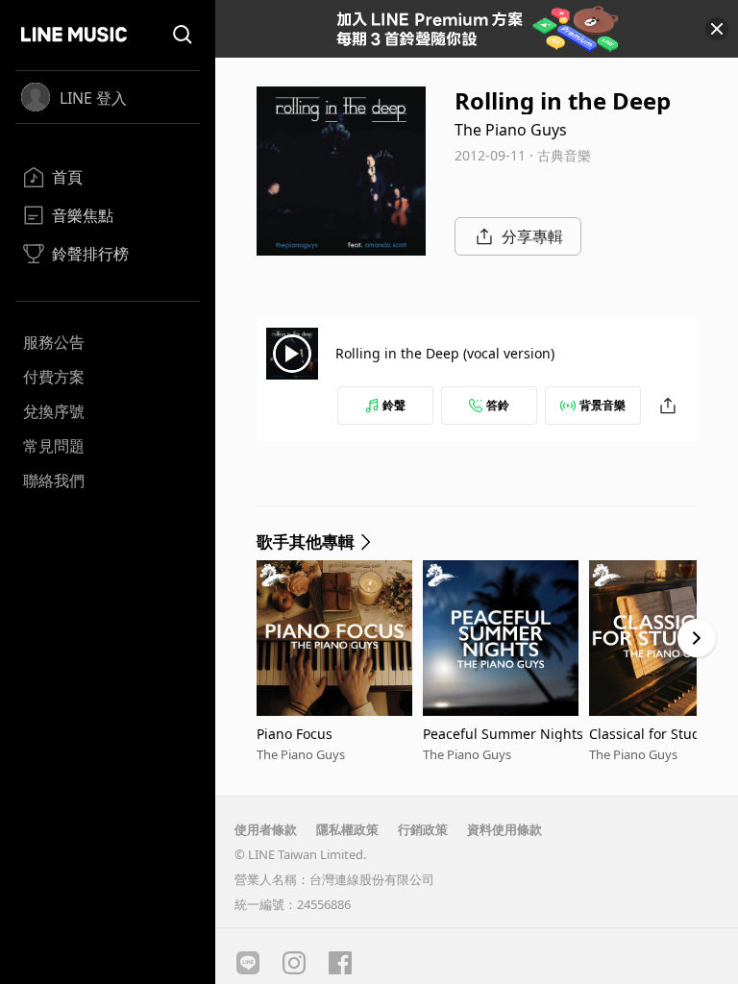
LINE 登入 (93, 98)
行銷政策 (423, 829)
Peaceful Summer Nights (503, 734)
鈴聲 (394, 405)
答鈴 (497, 405)
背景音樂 (602, 405)
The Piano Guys (511, 129)
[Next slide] (696, 638)
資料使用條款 (504, 829)
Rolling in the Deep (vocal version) (444, 353)
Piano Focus (294, 734)
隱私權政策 (347, 829)
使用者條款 (265, 829)
